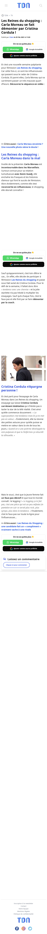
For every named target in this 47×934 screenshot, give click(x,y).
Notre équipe (23, 909)
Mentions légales (23, 911)
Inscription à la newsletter (23, 903)
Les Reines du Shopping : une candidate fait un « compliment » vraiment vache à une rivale (22, 526)
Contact (23, 906)
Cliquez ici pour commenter (16, 565)
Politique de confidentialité (23, 914)
